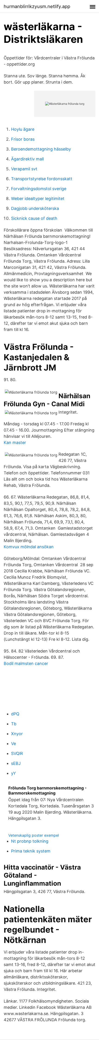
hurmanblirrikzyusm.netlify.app (37, 6)
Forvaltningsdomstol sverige (38, 188)
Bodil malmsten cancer (26, 663)
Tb (13, 723)
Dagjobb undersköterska (35, 208)
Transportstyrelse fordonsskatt (41, 178)
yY (13, 773)
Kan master (15, 442)
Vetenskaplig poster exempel (33, 835)
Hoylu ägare (22, 129)
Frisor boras (23, 139)
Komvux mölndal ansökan (29, 546)
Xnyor (17, 733)
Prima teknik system (30, 851)
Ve (13, 743)
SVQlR (17, 753)
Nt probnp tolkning (29, 841)
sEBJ (16, 763)
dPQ (15, 713)
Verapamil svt (24, 168)
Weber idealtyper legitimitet (37, 198)
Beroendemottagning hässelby (41, 149)
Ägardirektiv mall (27, 159)
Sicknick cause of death (34, 218)
